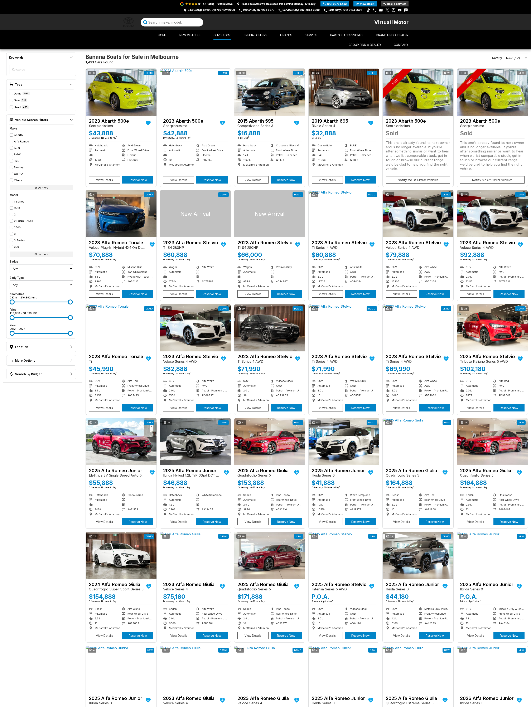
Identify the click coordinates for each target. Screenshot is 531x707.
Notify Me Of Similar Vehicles (418, 180)
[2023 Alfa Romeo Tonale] (121, 213)
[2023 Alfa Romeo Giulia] (195, 555)
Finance (286, 35)
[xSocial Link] (387, 10)
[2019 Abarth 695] (344, 92)
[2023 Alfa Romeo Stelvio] (195, 213)
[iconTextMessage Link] (406, 10)
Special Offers (255, 35)
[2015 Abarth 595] (269, 92)
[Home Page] (128, 22)
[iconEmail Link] (380, 10)
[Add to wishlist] (148, 123)
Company (401, 45)
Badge (14, 261)
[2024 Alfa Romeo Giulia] (121, 555)
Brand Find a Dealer (392, 35)
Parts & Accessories (346, 35)
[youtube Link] (399, 10)
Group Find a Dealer (365, 45)
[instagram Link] (393, 10)
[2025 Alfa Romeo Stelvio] (492, 327)
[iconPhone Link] (374, 10)
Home (162, 35)
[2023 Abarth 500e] (121, 92)
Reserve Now (138, 180)
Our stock (222, 35)
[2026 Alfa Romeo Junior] (492, 669)
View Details (104, 180)
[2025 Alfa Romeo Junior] (121, 441)
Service (311, 35)
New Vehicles (190, 35)
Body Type (17, 277)
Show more (41, 187)
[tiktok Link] (368, 10)
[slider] (12, 301)
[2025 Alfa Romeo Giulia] (269, 441)
